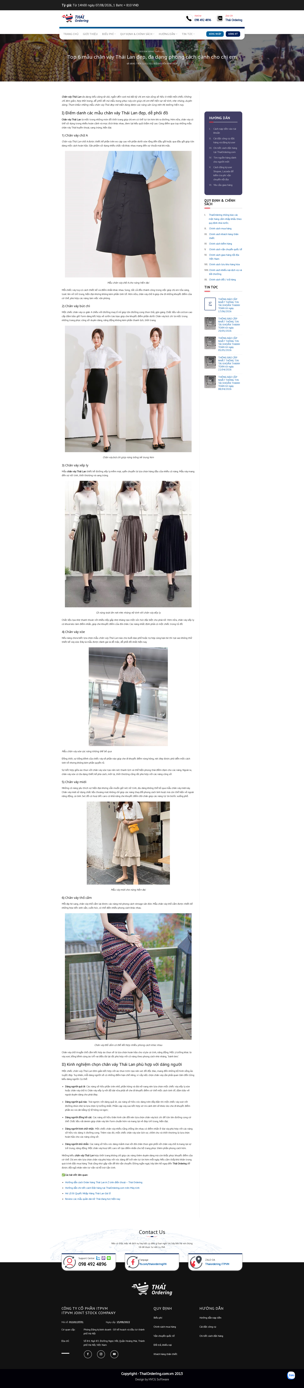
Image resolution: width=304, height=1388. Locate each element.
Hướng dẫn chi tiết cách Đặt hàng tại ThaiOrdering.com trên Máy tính (102, 1187)
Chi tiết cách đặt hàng (211, 1335)
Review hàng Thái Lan (152, 51)
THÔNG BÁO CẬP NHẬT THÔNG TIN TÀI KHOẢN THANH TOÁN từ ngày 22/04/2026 (229, 363)
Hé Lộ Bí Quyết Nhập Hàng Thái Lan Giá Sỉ (88, 1193)
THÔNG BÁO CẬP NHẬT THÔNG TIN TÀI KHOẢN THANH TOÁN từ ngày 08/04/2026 (229, 383)
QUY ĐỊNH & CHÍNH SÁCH (136, 34)
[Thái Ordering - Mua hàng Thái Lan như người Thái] (75, 18)
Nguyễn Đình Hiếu (167, 63)
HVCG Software (158, 1379)
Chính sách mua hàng (220, 228)
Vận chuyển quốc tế (164, 1335)
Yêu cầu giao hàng (222, 184)
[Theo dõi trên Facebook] (88, 1354)
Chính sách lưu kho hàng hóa (224, 264)
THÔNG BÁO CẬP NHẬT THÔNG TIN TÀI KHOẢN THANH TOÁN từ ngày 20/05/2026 (229, 324)
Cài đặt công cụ (208, 1326)
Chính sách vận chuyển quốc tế (225, 249)
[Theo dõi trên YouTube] (114, 1354)
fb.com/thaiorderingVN (153, 1264)
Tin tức (187, 34)
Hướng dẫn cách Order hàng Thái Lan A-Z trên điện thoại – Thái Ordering (103, 1182)
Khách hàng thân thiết (165, 1354)
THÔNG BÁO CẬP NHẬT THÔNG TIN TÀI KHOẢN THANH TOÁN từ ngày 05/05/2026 (229, 344)
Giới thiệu (90, 34)
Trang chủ (71, 34)
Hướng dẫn (167, 34)
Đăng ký (233, 34)
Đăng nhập (215, 34)
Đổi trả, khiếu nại (163, 1344)
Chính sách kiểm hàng (220, 243)
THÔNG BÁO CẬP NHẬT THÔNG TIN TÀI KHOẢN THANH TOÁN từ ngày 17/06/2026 (229, 305)
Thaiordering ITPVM (217, 1264)
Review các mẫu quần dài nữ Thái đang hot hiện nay (92, 1198)
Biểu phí (108, 34)
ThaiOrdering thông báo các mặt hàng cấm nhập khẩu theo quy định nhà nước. (225, 218)
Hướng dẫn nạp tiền (210, 1317)
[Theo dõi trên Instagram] (101, 1354)
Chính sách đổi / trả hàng (222, 279)
